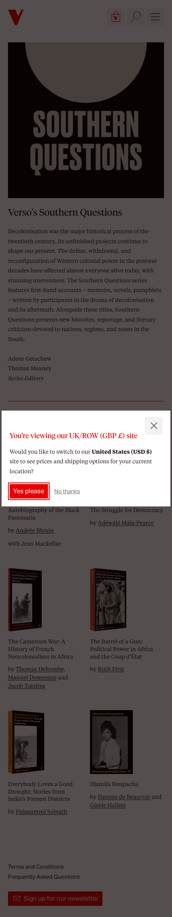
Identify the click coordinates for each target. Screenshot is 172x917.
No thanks (67, 491)
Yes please (28, 491)
